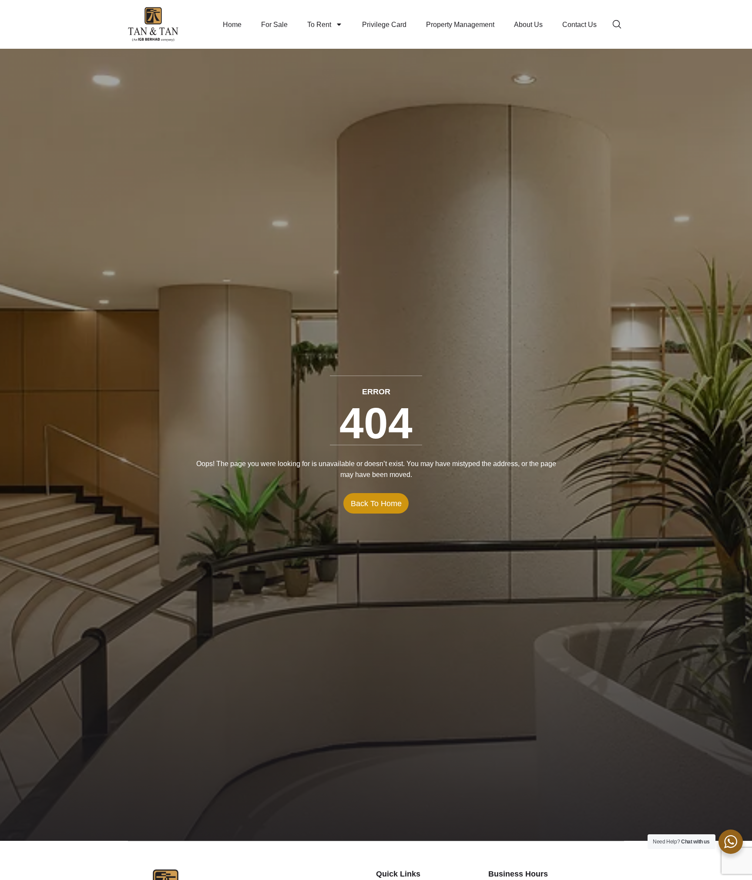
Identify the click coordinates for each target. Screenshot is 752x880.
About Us (528, 24)
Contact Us (579, 24)
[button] (618, 24)
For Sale (274, 24)
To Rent (319, 24)
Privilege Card (384, 24)
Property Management (460, 24)
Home (232, 24)
